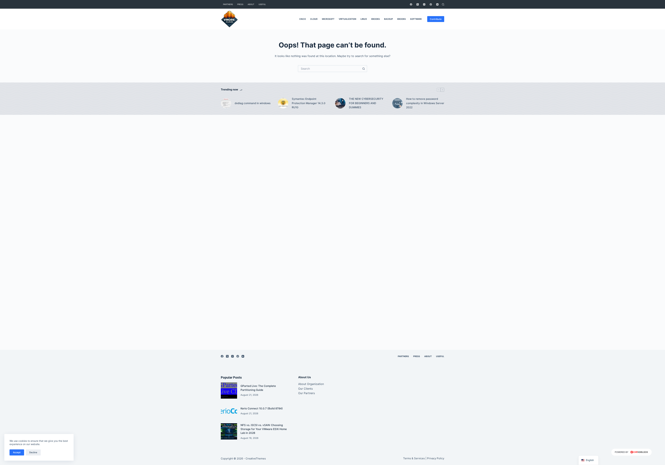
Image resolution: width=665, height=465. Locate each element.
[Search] (443, 4)
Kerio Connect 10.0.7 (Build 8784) (262, 408)
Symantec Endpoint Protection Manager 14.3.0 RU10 (308, 103)
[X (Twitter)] (417, 4)
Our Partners (306, 393)
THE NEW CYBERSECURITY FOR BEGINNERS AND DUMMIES (366, 103)
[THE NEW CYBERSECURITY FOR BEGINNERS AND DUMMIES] (340, 103)
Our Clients (305, 388)
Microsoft (328, 19)
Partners (228, 4)
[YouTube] (437, 4)
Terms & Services (414, 458)
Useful (262, 4)
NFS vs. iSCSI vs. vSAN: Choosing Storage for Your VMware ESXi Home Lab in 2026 (264, 429)
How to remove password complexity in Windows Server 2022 (425, 103)
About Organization (311, 384)
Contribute (436, 19)
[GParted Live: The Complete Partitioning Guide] (229, 390)
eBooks (375, 19)
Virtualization (347, 19)
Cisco (302, 19)
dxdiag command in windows (253, 103)
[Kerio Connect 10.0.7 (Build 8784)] (229, 411)
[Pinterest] (431, 4)
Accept (17, 452)
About (251, 4)
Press (240, 4)
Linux (364, 19)
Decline (33, 452)
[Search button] (363, 68)
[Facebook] (411, 4)
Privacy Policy (435, 458)
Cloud (314, 19)
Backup (388, 19)
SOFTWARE (416, 19)
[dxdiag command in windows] (226, 103)
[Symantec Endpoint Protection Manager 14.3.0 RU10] (283, 103)
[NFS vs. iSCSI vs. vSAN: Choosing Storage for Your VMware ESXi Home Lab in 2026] (229, 431)
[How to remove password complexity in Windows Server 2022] (397, 103)
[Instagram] (424, 4)
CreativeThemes (256, 458)
